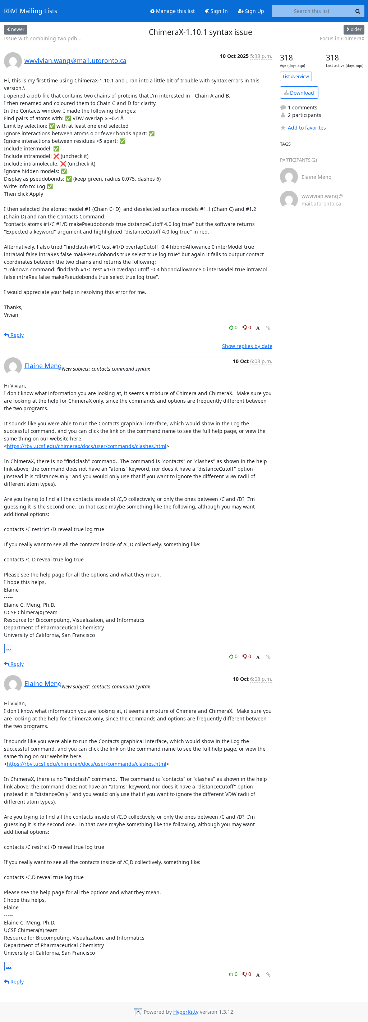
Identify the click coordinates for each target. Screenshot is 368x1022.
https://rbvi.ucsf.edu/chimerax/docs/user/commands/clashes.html (86, 446)
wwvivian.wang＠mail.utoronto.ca (75, 60)
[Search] (357, 11)
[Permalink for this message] (268, 328)
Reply (16, 334)
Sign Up (254, 11)
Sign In (218, 11)
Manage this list (175, 11)
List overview (296, 76)
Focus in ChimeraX (342, 38)
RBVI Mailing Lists (30, 11)
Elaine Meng (43, 365)
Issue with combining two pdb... (43, 38)
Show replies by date (247, 346)
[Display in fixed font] (258, 328)
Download (301, 92)
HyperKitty (185, 1011)
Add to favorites (307, 127)
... (9, 648)
